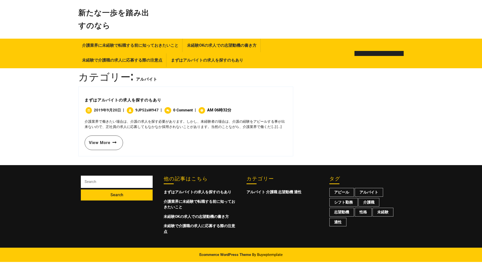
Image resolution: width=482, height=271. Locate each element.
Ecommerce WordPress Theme (225, 254)
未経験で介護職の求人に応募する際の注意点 (122, 60)
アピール (341, 192)
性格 (363, 212)
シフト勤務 (343, 202)
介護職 (271, 192)
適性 (298, 192)
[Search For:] (117, 182)
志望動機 (285, 192)
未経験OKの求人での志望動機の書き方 (222, 45)
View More (97, 140)
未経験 (383, 212)
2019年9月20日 (107, 110)
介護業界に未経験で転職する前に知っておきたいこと (130, 45)
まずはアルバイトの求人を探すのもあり (207, 60)
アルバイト (256, 192)
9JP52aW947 (147, 110)
